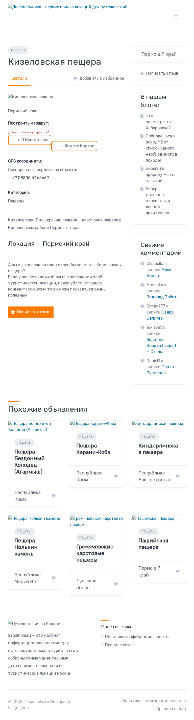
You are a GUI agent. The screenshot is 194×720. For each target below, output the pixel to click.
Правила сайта (120, 645)
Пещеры (18, 50)
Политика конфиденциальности (137, 636)
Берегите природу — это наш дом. (160, 174)
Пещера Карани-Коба (93, 448)
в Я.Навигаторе (33, 139)
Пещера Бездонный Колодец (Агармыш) (29, 461)
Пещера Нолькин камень (26, 547)
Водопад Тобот (162, 297)
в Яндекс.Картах (77, 145)
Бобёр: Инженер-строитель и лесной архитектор (158, 200)
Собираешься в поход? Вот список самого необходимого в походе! (161, 148)
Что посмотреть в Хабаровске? (159, 121)
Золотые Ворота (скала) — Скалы (161, 345)
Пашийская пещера (153, 543)
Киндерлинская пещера (158, 448)
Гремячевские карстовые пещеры (94, 553)
